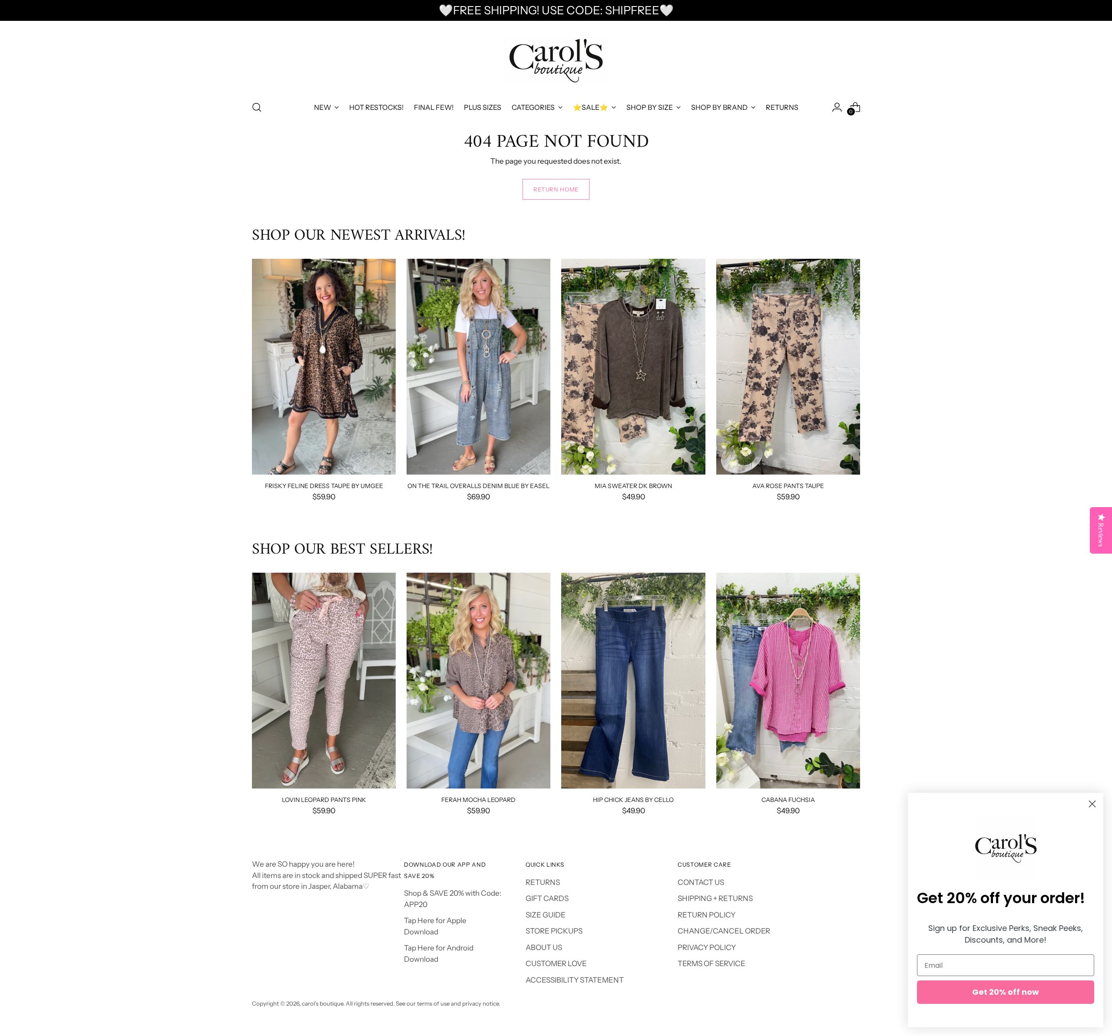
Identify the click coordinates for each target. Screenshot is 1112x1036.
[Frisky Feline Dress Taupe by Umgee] (324, 367)
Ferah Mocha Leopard (478, 799)
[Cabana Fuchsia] (788, 681)
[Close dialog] (1092, 804)
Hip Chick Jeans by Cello (633, 799)
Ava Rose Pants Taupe (788, 485)
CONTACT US (701, 882)
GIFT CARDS (547, 898)
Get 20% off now (1005, 992)
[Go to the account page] (837, 107)
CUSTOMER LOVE (556, 963)
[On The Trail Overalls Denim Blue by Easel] (478, 367)
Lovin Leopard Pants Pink (324, 799)
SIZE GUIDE (546, 915)
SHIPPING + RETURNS (715, 898)
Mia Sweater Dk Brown (633, 485)
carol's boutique (322, 1003)
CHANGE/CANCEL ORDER (724, 931)
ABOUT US (544, 947)
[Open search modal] (256, 107)
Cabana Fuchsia (788, 799)
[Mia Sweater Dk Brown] (633, 367)
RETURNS (543, 882)
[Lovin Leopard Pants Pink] (324, 681)
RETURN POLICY (706, 915)
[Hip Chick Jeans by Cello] (633, 681)
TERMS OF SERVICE (711, 963)
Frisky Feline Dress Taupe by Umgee (324, 485)
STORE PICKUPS (554, 931)
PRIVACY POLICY (707, 947)
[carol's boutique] (556, 59)
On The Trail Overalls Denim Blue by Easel (478, 485)
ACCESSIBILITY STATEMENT (575, 980)
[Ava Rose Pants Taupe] (788, 367)
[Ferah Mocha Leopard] (478, 681)
